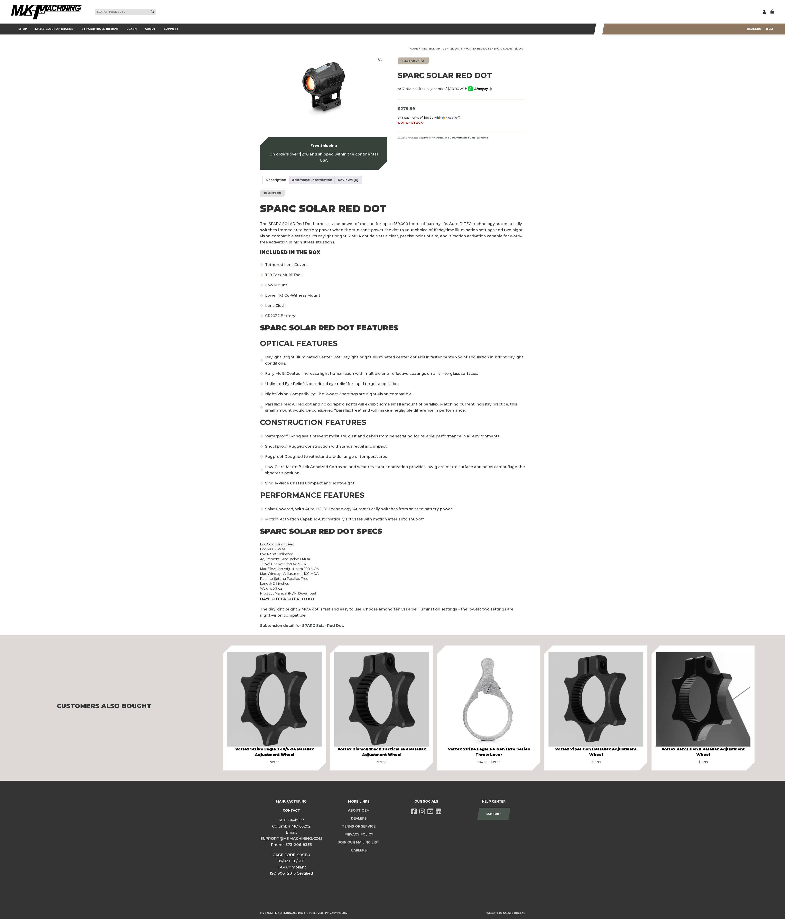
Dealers (754, 28)
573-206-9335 (299, 844)
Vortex (484, 137)
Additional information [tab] (312, 180)
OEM (769, 28)
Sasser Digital (514, 912)
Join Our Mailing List (358, 842)
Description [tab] (276, 180)
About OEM (359, 810)
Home (414, 48)
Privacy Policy (358, 834)
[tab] (392, 343)
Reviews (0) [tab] (348, 180)
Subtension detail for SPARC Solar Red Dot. (302, 625)
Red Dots (456, 48)
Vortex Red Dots (478, 48)
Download (307, 593)
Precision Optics (433, 48)
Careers (359, 850)
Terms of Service (359, 826)
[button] (380, 59)
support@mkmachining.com (291, 838)
